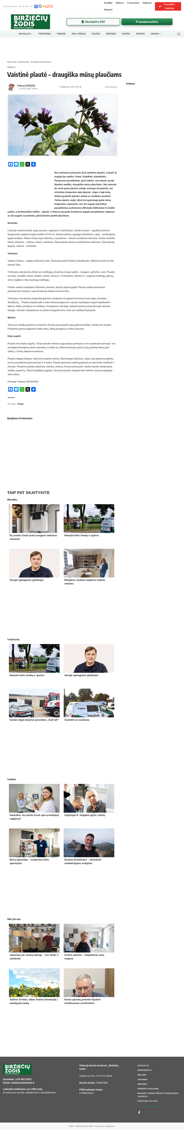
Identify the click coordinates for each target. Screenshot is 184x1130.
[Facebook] (36, 6)
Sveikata (11, 67)
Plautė (21, 404)
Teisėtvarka (13, 639)
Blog (15, 62)
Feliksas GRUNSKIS (26, 85)
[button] (178, 34)
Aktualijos (12, 499)
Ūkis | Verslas (14, 919)
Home (9, 62)
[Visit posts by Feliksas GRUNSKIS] (11, 87)
